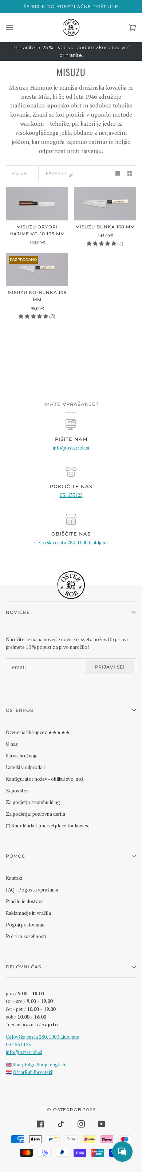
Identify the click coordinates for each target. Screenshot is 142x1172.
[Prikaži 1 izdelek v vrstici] (118, 173)
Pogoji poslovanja (25, 924)
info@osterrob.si (71, 447)
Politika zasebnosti (26, 936)
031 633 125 (18, 1044)
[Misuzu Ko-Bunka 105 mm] (37, 269)
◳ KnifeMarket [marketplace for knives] (48, 825)
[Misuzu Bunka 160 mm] (105, 203)
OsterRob (67, 1109)
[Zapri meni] (17, 27)
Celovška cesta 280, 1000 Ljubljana (71, 542)
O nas (12, 744)
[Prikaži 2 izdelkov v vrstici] (130, 173)
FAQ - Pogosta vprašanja (32, 889)
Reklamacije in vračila (28, 913)
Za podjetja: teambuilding (33, 802)
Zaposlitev (17, 790)
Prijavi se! (110, 667)
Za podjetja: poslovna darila (35, 814)
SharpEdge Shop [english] (40, 1064)
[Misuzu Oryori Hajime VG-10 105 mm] (37, 203)
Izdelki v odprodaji (25, 767)
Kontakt (14, 878)
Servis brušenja (22, 755)
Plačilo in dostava (25, 901)
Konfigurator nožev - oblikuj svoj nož (44, 779)
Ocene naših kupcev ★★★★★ (38, 732)
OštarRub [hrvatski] (33, 1072)
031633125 (71, 495)
